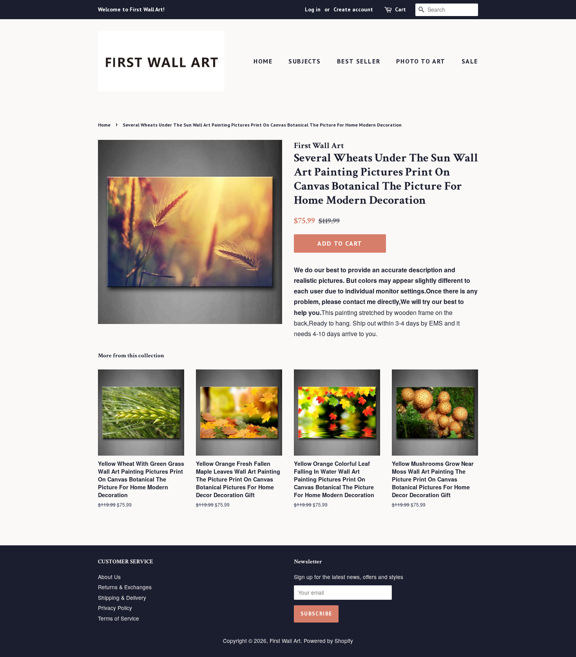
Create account (353, 9)
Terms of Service (118, 618)
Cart (400, 9)
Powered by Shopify (328, 640)
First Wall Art (285, 640)
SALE (470, 61)
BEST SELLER (358, 61)
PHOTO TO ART (421, 61)
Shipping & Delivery (122, 597)
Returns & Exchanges (125, 587)
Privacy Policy (115, 608)
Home (263, 61)
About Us (109, 577)
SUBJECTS (304, 61)
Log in (313, 9)
